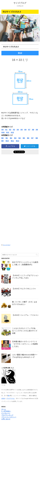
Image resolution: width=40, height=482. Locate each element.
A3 (14, 130)
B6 (28, 138)
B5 (24, 138)
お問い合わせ (5, 419)
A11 (7, 132)
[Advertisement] (20, 178)
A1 (6, 130)
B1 (7, 138)
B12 (17, 141)
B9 (2, 141)
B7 (32, 138)
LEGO (3, 398)
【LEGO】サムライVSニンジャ (24, 289)
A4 (18, 130)
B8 (37, 138)
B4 (20, 138)
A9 (37, 130)
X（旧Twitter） (6, 411)
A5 (21, 130)
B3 (15, 138)
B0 (2, 138)
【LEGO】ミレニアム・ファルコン (25, 315)
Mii (9, 395)
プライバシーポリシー (8, 417)
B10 (7, 141)
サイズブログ (20, 3)
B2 (11, 138)
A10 (2, 132)
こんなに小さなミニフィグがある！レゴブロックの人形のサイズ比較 (24, 330)
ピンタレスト (5, 413)
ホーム (3, 409)
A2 (10, 130)
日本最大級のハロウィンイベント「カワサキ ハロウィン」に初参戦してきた (25, 344)
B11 (12, 141)
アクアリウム (11, 398)
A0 (2, 130)
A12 (12, 132)
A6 (25, 130)
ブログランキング (7, 415)
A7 (29, 130)
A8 (33, 130)
